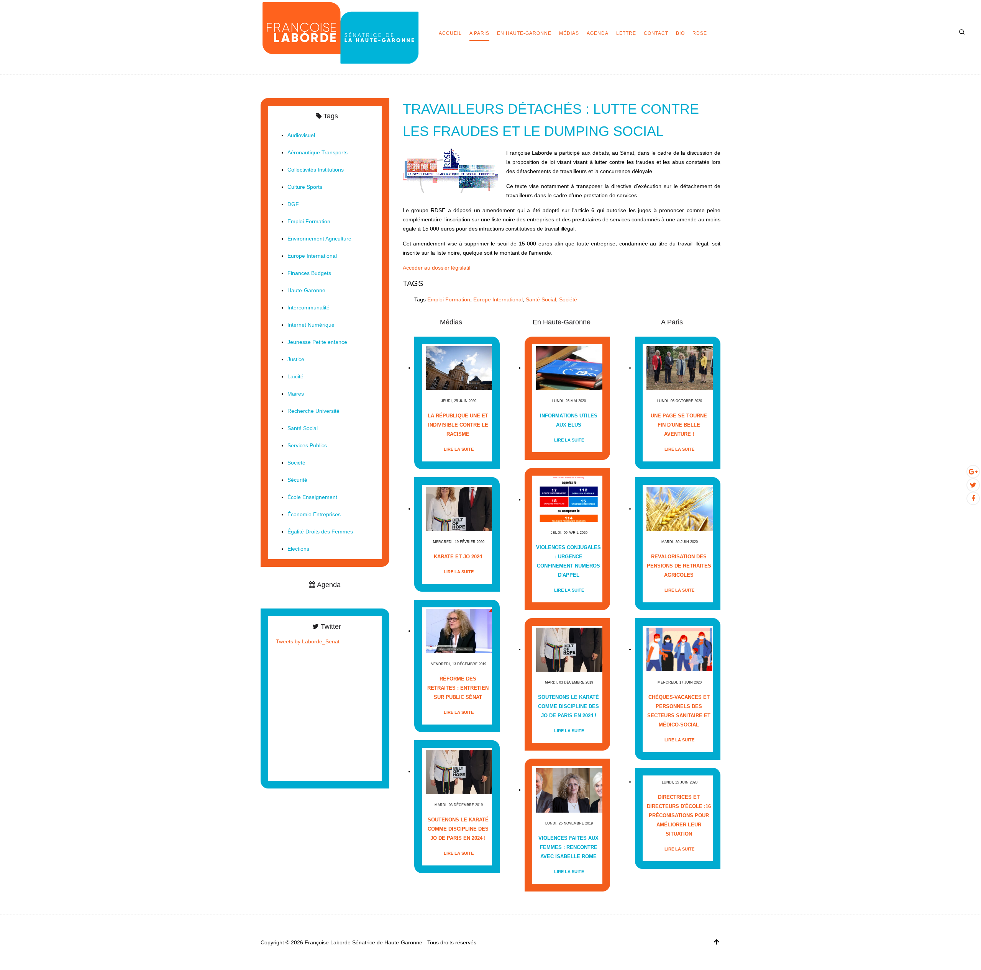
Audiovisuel (301, 135)
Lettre (626, 33)
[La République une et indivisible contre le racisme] (459, 368)
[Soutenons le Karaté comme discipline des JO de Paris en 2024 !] (459, 771)
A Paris (479, 33)
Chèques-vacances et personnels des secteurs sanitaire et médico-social (678, 711)
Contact (656, 33)
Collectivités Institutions (315, 170)
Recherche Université (313, 411)
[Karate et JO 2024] (459, 509)
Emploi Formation (448, 299)
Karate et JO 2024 (458, 556)
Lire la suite (459, 449)
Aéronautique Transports (317, 152)
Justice (295, 359)
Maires (295, 394)
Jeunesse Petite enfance (317, 342)
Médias (569, 33)
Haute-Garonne (306, 290)
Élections (298, 549)
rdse (699, 33)
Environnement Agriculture (319, 239)
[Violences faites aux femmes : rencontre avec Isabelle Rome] (569, 790)
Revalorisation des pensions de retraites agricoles (679, 566)
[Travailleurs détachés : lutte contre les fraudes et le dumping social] (451, 170)
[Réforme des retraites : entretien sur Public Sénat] (459, 631)
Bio (680, 33)
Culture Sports (304, 187)
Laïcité (295, 376)
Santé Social (541, 299)
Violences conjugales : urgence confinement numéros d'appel (568, 561)
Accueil (450, 33)
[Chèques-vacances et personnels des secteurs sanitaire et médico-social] (679, 649)
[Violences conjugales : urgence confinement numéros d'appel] (569, 499)
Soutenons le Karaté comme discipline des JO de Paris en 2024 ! (458, 829)
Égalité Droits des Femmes (320, 531)
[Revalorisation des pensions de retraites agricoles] (679, 509)
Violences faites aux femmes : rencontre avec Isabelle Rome (568, 847)
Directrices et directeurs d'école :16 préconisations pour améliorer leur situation (679, 815)
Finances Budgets (309, 273)
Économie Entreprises (314, 514)
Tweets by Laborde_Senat (308, 641)
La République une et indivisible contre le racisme (458, 425)
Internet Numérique (311, 325)
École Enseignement (312, 497)
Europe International (498, 299)
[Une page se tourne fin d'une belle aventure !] (679, 368)
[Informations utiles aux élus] (569, 368)
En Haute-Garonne (524, 33)
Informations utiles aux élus (568, 420)
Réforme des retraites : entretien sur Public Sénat (458, 688)
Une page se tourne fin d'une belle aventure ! (679, 425)
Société (568, 299)
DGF (293, 204)
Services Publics (307, 445)
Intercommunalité (308, 307)
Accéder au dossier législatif (437, 268)
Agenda (598, 33)
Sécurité (297, 480)
